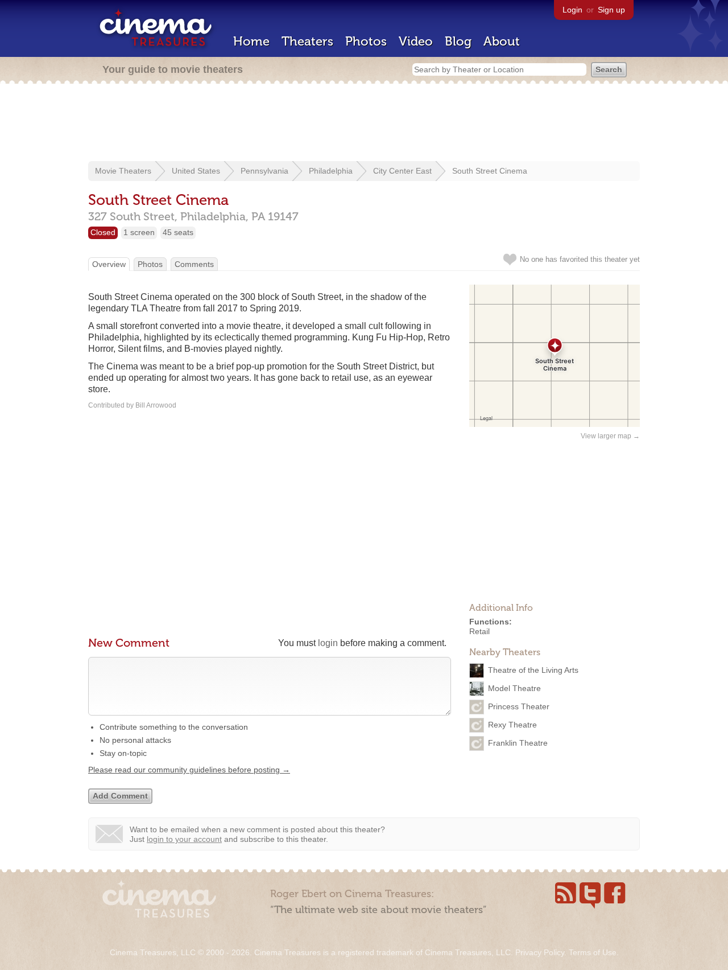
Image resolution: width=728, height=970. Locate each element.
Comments (194, 264)
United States (196, 170)
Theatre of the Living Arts (533, 669)
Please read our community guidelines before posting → (189, 769)
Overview (109, 264)
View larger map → (610, 436)
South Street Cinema (489, 170)
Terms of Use (593, 952)
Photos (366, 41)
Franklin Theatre (518, 742)
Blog (458, 41)
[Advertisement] (364, 123)
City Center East (402, 170)
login (328, 643)
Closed (102, 232)
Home (251, 41)
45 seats (178, 232)
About (501, 41)
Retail (479, 631)
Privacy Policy (539, 952)
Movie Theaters (123, 170)
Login (572, 9)
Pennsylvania (264, 170)
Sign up (611, 9)
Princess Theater (518, 705)
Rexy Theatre (512, 724)
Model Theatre (514, 687)
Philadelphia (331, 170)
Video (416, 41)
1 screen (139, 232)
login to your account (184, 839)
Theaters (307, 41)
